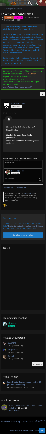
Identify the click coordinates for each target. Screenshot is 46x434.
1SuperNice (13, 349)
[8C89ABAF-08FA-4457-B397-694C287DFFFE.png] (23, 171)
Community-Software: (23, 430)
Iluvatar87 (10, 187)
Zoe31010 (12, 343)
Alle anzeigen (37, 364)
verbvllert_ (12, 408)
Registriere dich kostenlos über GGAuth (25, 226)
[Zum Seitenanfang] (42, 430)
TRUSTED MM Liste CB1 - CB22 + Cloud (25, 405)
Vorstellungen (14, 410)
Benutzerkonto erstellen (23, 235)
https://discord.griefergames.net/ (17, 87)
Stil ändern (40, 420)
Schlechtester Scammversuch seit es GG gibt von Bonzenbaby (24, 383)
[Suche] (29, 3)
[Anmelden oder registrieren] (36, 3)
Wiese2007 (22, 187)
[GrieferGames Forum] (13, 3)
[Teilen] (42, 94)
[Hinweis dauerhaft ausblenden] (41, 71)
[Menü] (42, 3)
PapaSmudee (33, 17)
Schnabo (11, 356)
